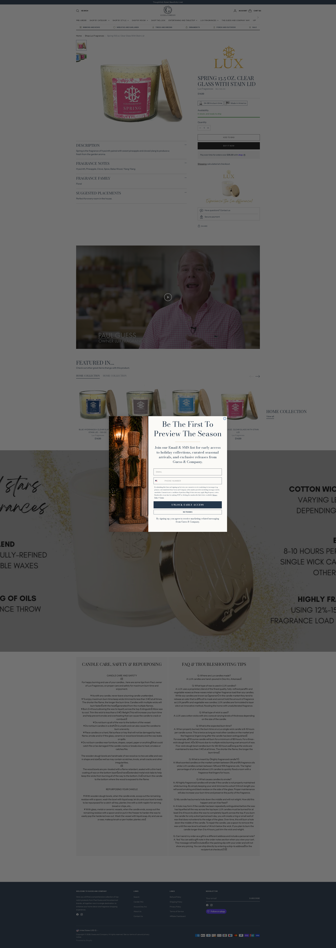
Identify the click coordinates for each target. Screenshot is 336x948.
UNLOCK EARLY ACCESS (188, 504)
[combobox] (158, 481)
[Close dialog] (224, 418)
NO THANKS (187, 512)
